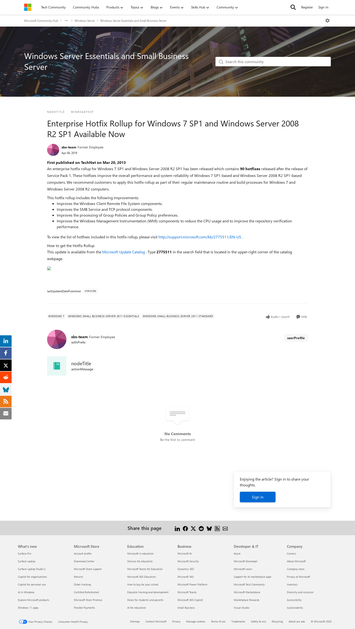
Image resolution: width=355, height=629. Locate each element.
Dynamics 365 (186, 569)
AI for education (136, 607)
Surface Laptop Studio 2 (32, 569)
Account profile (83, 553)
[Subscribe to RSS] (217, 527)
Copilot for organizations (32, 576)
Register (307, 7)
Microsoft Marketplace (247, 592)
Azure (237, 553)
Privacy (176, 621)
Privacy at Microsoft (298, 576)
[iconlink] (56, 366)
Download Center (84, 561)
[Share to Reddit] (201, 527)
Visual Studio (241, 607)
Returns (78, 576)
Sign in (257, 496)
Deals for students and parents (145, 600)
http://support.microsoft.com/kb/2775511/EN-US (200, 236)
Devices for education (140, 561)
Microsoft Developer (246, 561)
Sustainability (295, 607)
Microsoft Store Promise (88, 600)
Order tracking (82, 584)
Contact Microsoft (155, 621)
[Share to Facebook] (185, 527)
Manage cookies (195, 621)
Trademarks (238, 621)
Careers (291, 553)
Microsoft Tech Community (249, 584)
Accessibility (294, 600)
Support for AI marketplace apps (252, 576)
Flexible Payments (84, 607)
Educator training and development (148, 592)
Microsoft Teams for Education (145, 569)
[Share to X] (193, 527)
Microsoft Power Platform (192, 584)
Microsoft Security (188, 561)
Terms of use (218, 621)
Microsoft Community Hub (41, 20)
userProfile (296, 338)
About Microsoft (296, 561)
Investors (292, 584)
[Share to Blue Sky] (209, 527)
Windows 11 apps (28, 607)
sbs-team (69, 147)
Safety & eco (258, 621)
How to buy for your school (142, 584)
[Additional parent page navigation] (66, 20)
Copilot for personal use (32, 584)
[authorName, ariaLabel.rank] (53, 150)
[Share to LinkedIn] (177, 527)
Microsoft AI (185, 553)
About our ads (297, 621)
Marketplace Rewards (246, 600)
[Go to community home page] (27, 7)
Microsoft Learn (243, 569)
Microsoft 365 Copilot (190, 600)
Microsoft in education (140, 553)
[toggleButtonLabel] (327, 20)
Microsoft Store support (88, 569)
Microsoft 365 (186, 576)
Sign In (323, 7)
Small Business (186, 607)
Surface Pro (24, 553)
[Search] (293, 7)
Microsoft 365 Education (141, 576)
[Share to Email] (225, 527)
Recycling (277, 621)
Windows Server (85, 20)
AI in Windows (26, 592)
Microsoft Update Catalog (124, 251)
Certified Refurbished (86, 592)
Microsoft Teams (187, 592)
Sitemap (135, 621)
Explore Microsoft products (33, 600)
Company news (296, 569)
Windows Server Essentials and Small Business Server (133, 20)
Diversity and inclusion (300, 592)
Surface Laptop (26, 561)
